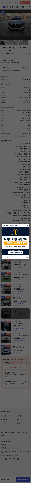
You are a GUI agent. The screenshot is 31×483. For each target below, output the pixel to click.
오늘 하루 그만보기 (7, 257)
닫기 (27, 257)
